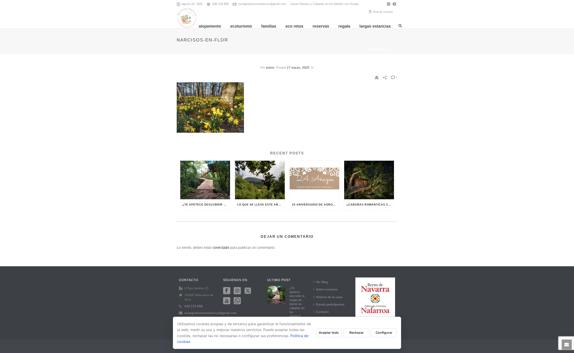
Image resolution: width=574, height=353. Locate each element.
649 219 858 (220, 4)
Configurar (384, 332)
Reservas (321, 26)
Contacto (322, 312)
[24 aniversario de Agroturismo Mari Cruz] (314, 180)
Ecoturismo (241, 26)
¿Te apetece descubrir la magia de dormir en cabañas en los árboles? (206, 204)
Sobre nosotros (327, 289)
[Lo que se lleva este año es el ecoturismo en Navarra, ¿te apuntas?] (260, 180)
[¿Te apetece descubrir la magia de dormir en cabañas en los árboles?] (205, 180)
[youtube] (226, 301)
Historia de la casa (329, 297)
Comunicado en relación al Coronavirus (335, 49)
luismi (270, 67)
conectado (221, 247)
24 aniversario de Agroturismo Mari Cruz (315, 204)
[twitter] (247, 291)
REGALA (344, 26)
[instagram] (237, 291)
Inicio (273, 49)
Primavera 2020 (291, 49)
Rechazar (356, 332)
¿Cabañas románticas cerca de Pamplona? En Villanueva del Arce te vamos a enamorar (370, 204)
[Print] (376, 77)
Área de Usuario (383, 11)
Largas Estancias (375, 26)
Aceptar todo (329, 332)
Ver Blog (322, 282)
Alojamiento (210, 26)
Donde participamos (330, 304)
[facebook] (226, 291)
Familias (268, 26)
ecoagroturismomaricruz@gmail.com (262, 4)
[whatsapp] (237, 301)
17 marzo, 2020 (298, 67)
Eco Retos (294, 26)
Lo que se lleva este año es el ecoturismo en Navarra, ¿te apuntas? (261, 204)
